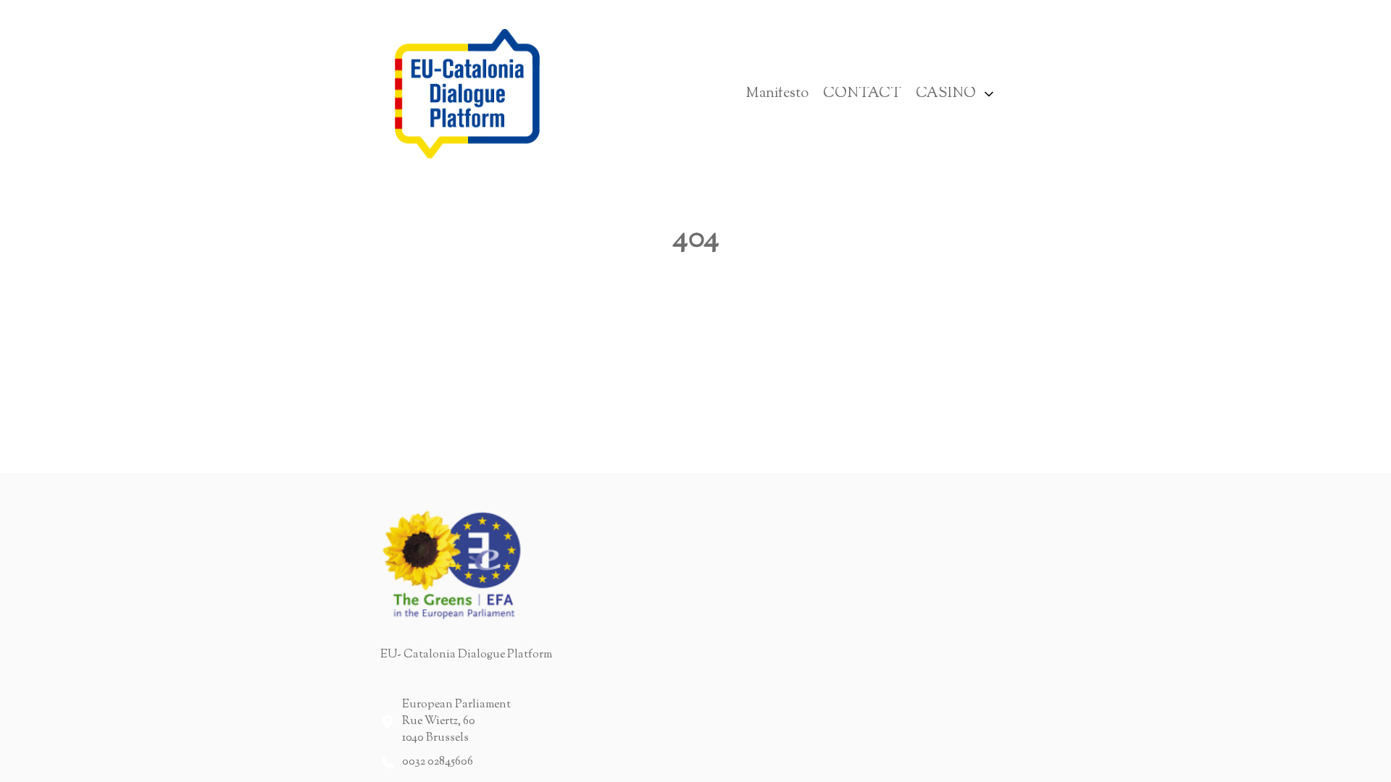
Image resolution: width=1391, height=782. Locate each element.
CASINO (946, 94)
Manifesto (777, 94)
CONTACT (862, 94)
